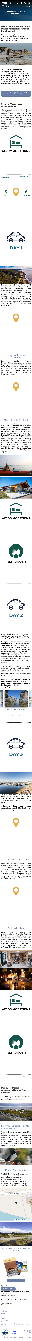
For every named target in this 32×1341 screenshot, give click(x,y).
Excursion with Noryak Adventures (16, 356)
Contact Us (4, 1315)
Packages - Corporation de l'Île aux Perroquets (15, 1127)
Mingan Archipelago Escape (18, 1170)
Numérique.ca (28, 1337)
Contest (3, 1318)
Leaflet (16, 1219)
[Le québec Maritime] (4, 1333)
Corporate (4, 1311)
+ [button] (2, 1190)
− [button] (2, 1193)
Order (15, 1280)
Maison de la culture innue (16, 420)
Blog (2, 1310)
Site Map (3, 1322)
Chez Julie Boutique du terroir (16, 859)
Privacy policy (4, 1320)
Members (3, 1313)
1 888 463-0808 (6, 1324)
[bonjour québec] (13, 1333)
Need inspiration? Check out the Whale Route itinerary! (16, 94)
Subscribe (7, 1288)
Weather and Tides (6, 1316)
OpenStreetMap (22, 1219)
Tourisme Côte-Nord (6, 3)
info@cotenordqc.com (21, 1324)
